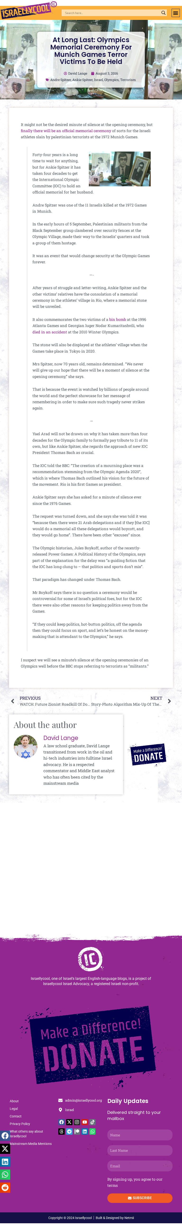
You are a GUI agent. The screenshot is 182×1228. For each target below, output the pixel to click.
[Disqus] (91, 870)
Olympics (111, 79)
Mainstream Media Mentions (31, 1144)
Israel (98, 79)
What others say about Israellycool (26, 1133)
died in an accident (49, 331)
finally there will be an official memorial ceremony (66, 130)
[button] (176, 13)
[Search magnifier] (163, 12)
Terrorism (128, 79)
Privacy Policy (20, 1124)
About (14, 1101)
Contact (16, 1116)
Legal (14, 1109)
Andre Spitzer (60, 79)
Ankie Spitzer (82, 79)
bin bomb (117, 319)
